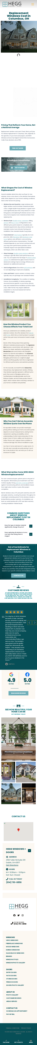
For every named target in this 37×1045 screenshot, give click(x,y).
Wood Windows (12, 947)
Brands (9, 956)
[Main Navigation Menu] (32, 4)
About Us (10, 992)
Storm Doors (11, 979)
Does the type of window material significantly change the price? (15, 526)
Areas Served (11, 1001)
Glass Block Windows (15, 953)
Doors (9, 969)
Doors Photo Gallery (15, 985)
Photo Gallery (12, 995)
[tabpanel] (18, 760)
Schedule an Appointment (16, 1011)
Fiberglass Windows (14, 943)
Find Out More (17, 148)
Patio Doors (11, 975)
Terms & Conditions (12, 1028)
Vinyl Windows (12, 940)
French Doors (12, 982)
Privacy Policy (26, 1028)
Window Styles (12, 959)
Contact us (18, 576)
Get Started (20, 168)
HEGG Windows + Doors (16, 850)
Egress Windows (13, 950)
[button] (14, 688)
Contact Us (11, 1008)
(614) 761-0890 (14, 882)
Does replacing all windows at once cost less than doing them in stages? (16, 534)
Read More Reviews (18, 693)
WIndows (10, 937)
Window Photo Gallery (15, 963)
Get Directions (12, 865)
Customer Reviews (13, 998)
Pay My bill (10, 1014)
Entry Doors (11, 972)
